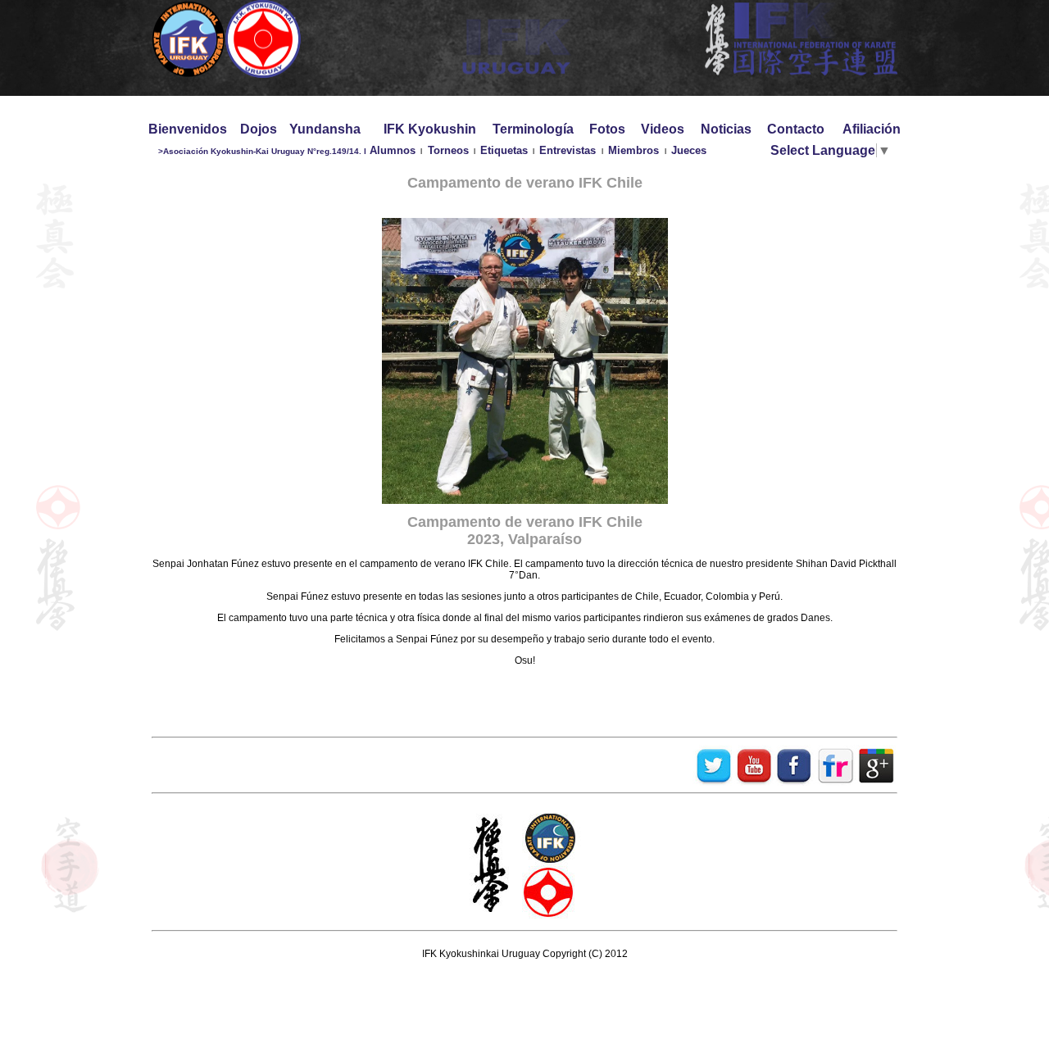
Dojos (258, 129)
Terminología (533, 129)
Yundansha (325, 129)
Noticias (726, 129)
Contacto (795, 129)
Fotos (607, 129)
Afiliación (871, 129)
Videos (662, 129)
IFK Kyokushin (430, 129)
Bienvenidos (187, 129)
